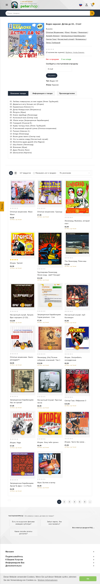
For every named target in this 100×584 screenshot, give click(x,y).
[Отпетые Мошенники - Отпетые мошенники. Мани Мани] (22, 192)
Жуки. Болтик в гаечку (46, 483)
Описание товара (18, 93)
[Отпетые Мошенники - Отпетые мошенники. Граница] (50, 192)
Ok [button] (88, 579)
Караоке (55, 85)
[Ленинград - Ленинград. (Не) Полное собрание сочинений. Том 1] (50, 338)
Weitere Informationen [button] (47, 580)
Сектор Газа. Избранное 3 (75, 401)
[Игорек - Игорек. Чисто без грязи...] (77, 423)
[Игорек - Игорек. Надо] (22, 423)
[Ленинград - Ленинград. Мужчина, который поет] (77, 197)
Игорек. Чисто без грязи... (75, 442)
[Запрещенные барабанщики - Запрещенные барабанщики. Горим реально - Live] (50, 295)
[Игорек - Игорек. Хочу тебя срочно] (50, 423)
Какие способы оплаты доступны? (23, 533)
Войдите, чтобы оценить (75, 52)
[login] (87, 5)
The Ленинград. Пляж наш (75, 261)
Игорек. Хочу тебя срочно (47, 442)
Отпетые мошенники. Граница (49, 212)
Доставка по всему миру (29, 3)
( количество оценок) (55, 52)
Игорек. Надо (15, 443)
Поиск (92, 13)
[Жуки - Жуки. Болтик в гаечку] (50, 464)
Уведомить (52, 75)
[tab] (18, 93)
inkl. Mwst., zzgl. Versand (16, 219)
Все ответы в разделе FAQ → (83, 528)
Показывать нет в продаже (45, 173)
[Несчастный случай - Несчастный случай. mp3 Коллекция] (77, 295)
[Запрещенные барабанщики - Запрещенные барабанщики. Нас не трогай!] (22, 380)
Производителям (67, 93)
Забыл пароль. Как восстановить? (54, 523)
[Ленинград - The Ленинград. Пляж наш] (77, 243)
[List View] (15, 173)
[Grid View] (11, 173)
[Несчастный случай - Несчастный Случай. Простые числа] (50, 380)
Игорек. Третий (16, 263)
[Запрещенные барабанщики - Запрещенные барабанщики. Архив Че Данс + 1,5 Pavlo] (22, 464)
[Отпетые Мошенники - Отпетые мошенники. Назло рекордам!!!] (22, 338)
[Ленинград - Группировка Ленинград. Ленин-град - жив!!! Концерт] (50, 249)
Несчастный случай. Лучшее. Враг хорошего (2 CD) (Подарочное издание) (22, 317)
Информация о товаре (43, 93)
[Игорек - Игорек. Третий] (22, 244)
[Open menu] (7, 5)
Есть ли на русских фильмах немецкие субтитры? (23, 523)
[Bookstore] (25, 4)
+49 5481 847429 (27, 1)
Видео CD (54, 81)
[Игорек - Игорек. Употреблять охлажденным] (77, 338)
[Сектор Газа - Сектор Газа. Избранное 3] (77, 381)
